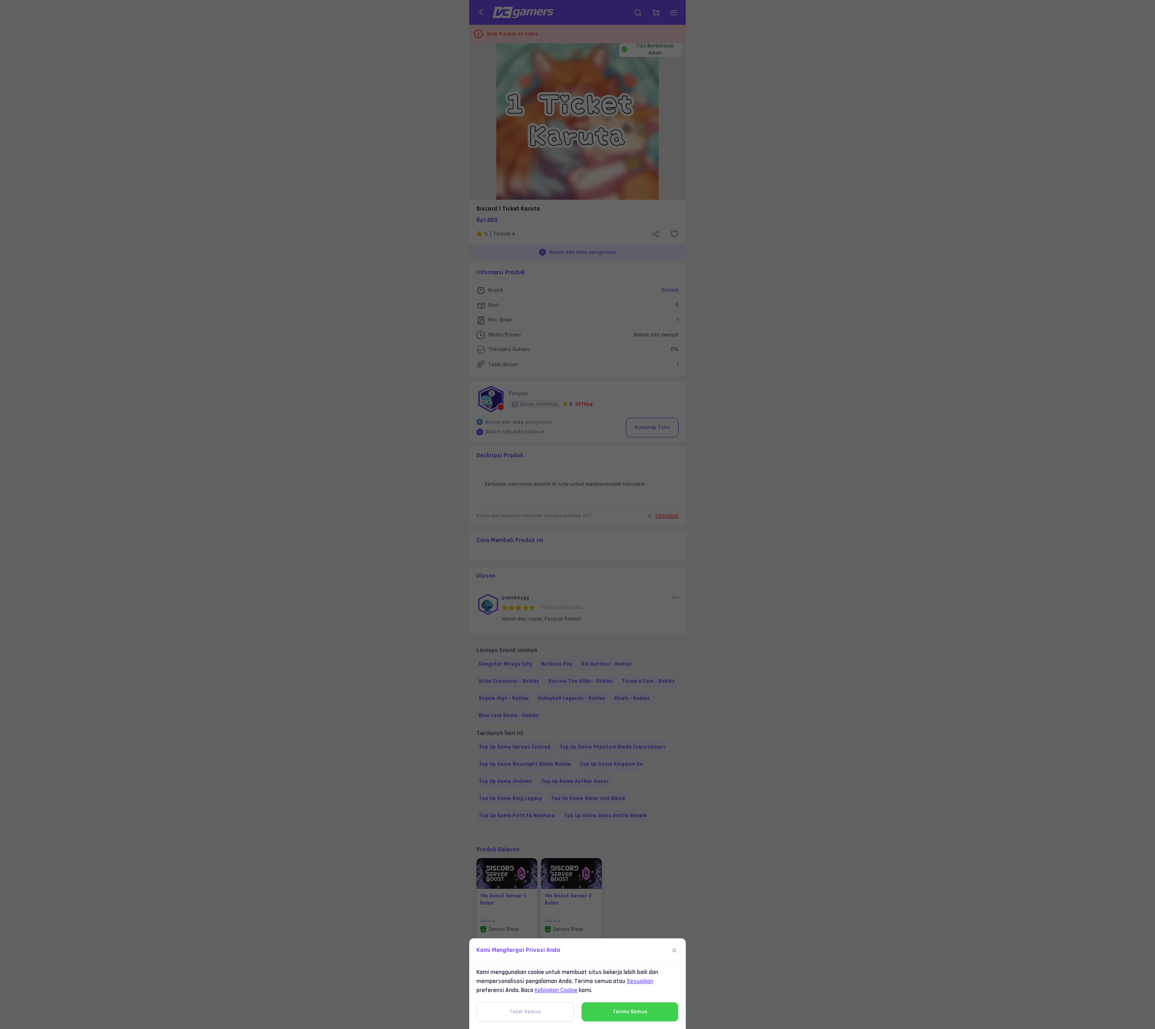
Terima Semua (630, 1011)
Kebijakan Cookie (556, 990)
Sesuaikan (640, 981)
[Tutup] (674, 950)
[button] (577, 514)
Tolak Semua (525, 1011)
